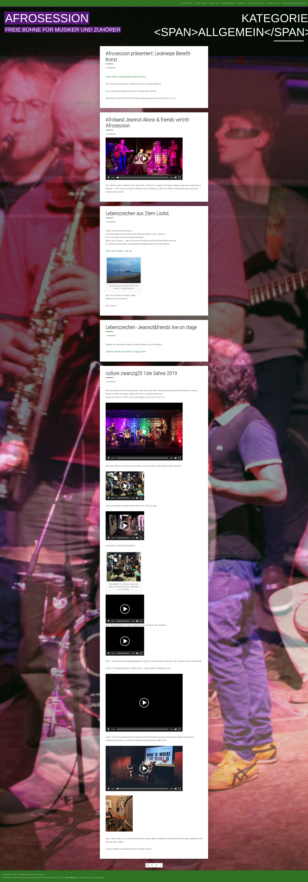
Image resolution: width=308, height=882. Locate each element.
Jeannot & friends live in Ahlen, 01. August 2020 (126, 352)
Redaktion (112, 68)
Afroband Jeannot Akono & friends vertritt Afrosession (147, 122)
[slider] (142, 177)
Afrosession (47, 18)
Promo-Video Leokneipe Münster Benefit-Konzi (126, 77)
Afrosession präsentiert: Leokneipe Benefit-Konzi (148, 56)
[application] (144, 159)
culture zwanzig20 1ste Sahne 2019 (141, 373)
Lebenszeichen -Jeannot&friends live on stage (151, 327)
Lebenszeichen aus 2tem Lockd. (138, 213)
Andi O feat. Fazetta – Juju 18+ (119, 251)
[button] (144, 159)
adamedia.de (70, 878)
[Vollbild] (179, 177)
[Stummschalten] (175, 177)
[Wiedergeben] (109, 177)
